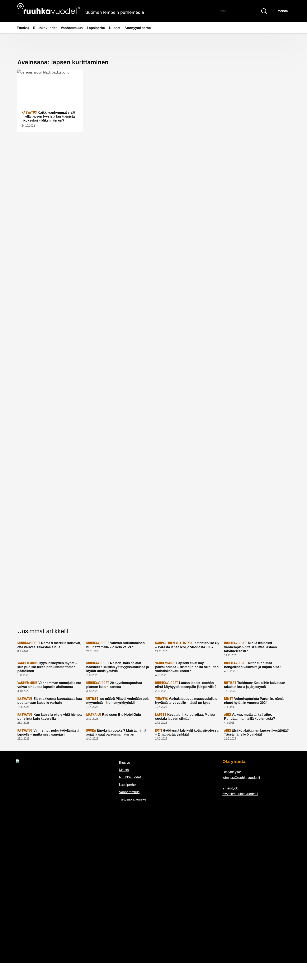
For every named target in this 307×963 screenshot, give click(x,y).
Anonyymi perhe (137, 28)
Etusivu (23, 28)
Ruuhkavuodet (45, 28)
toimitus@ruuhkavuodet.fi (241, 777)
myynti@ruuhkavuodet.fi (240, 794)
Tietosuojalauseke (132, 799)
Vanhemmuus (72, 28)
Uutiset (114, 28)
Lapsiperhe (96, 28)
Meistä (283, 11)
